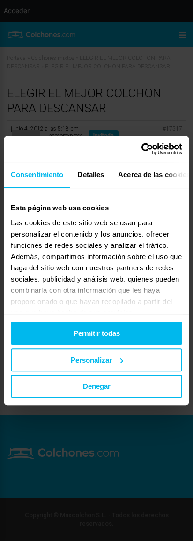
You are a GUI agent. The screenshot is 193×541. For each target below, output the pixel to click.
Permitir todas (97, 333)
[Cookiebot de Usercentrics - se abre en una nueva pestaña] (141, 149)
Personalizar (91, 360)
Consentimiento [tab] (37, 174)
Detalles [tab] (90, 174)
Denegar (97, 386)
